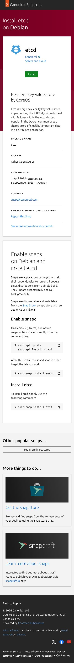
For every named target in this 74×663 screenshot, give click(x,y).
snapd (64, 630)
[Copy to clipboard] (59, 345)
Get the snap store (22, 507)
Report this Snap (21, 216)
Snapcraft (8, 634)
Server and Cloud (35, 60)
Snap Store (29, 305)
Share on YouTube (69, 642)
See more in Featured (37, 449)
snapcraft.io (13, 580)
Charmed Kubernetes (31, 622)
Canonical (31, 56)
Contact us (63, 655)
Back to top (10, 603)
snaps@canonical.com (24, 199)
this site (21, 634)
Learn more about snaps (27, 563)
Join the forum (11, 630)
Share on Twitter (54, 642)
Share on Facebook (62, 642)
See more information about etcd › (32, 226)
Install (31, 74)
